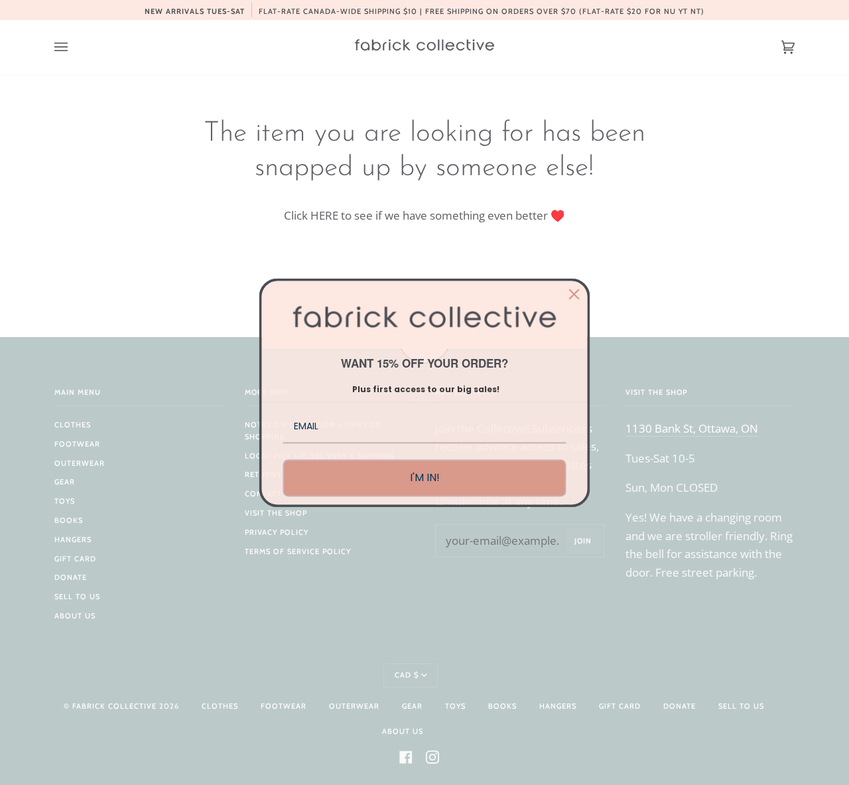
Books (68, 520)
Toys (64, 501)
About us (75, 615)
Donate (70, 577)
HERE (324, 215)
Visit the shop (276, 513)
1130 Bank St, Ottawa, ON (691, 428)
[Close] (574, 294)
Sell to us (77, 596)
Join (583, 540)
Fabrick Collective (114, 706)
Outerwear (79, 463)
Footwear (77, 444)
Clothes (72, 424)
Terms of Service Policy (298, 551)
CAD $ (407, 674)
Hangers (73, 539)
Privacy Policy (276, 532)
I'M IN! (425, 478)
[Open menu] (74, 47)
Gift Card (75, 558)
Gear (64, 481)
